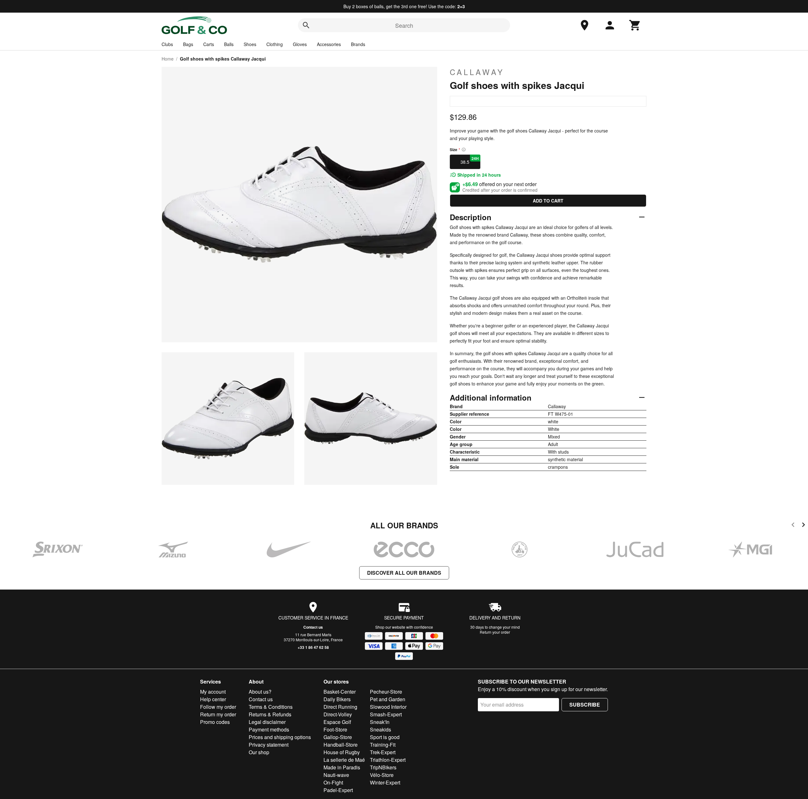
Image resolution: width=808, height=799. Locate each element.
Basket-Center (340, 691)
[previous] (793, 525)
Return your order (495, 632)
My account (213, 691)
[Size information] (463, 149)
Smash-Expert (386, 714)
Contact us (313, 627)
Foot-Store (335, 729)
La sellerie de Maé (344, 759)
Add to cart (548, 200)
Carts (208, 44)
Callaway (477, 72)
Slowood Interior (388, 706)
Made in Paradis (342, 767)
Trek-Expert (382, 752)
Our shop (259, 752)
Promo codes (215, 722)
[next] (803, 525)
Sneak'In (379, 722)
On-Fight (333, 782)
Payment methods (269, 729)
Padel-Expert (338, 790)
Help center (213, 699)
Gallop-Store (338, 737)
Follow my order (218, 706)
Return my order (218, 714)
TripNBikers (383, 767)
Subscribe (584, 704)
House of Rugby (342, 752)
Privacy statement (268, 744)
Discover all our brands (404, 572)
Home (168, 59)
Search (404, 25)
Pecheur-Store (386, 691)
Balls (229, 44)
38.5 (469, 160)
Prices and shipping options (280, 737)
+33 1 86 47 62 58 (313, 647)
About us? (260, 691)
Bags (188, 44)
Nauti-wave (336, 774)
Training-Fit (382, 744)
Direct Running (340, 706)
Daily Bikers (337, 699)
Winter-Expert (385, 782)
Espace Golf (337, 722)
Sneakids (380, 729)
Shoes (250, 44)
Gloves (300, 44)
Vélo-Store (382, 774)
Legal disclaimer (267, 722)
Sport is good (385, 737)
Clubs (167, 44)
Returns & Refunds (270, 714)
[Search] (306, 25)
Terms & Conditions (271, 706)
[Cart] (635, 25)
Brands (358, 44)
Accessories (329, 44)
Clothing (274, 44)
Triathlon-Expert (388, 759)
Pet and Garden (387, 699)
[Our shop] (584, 25)
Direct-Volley (338, 714)
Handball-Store (341, 744)
